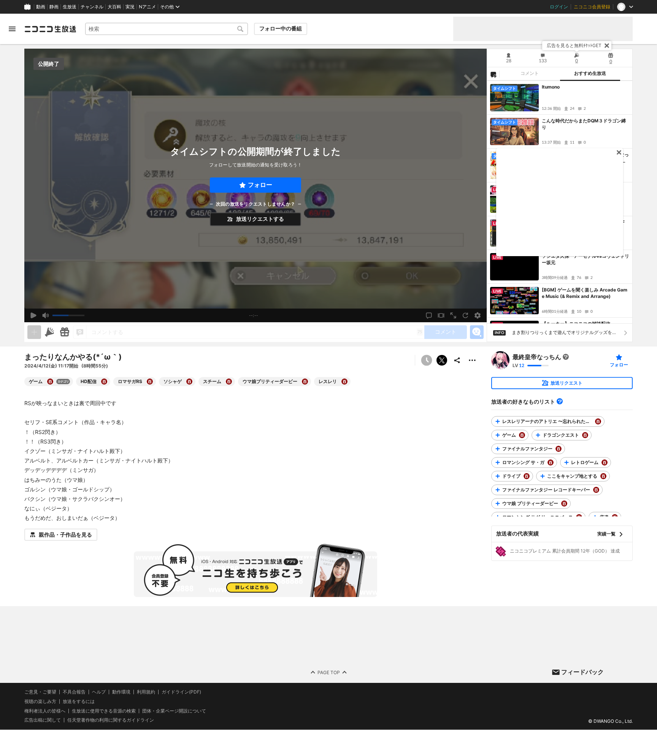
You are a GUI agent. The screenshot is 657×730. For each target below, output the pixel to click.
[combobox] (166, 29)
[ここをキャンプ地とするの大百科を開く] (603, 476)
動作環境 (121, 692)
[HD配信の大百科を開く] (104, 381)
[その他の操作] (472, 360)
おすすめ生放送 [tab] (590, 73)
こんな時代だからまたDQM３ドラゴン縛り (584, 124)
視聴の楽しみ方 (40, 701)
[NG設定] (493, 74)
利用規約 (146, 692)
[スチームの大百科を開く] (229, 381)
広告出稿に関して (42, 720)
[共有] (457, 360)
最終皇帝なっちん (537, 357)
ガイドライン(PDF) (181, 692)
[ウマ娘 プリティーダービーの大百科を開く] (564, 503)
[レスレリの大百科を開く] (344, 381)
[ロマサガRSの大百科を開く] (150, 381)
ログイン (559, 7)
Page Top (328, 672)
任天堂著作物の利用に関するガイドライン (110, 720)
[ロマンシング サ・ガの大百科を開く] (551, 462)
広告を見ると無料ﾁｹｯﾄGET (574, 45)
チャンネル (92, 7)
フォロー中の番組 (280, 28)
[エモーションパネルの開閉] (477, 332)
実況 (130, 7)
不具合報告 (74, 692)
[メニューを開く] (12, 28)
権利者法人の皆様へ (44, 711)
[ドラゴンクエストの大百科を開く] (585, 435)
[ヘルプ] (560, 401)
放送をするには (79, 701)
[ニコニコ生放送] (50, 28)
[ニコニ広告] (49, 332)
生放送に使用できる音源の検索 (104, 711)
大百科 (114, 7)
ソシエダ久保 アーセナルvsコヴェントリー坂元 (585, 259)
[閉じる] (606, 45)
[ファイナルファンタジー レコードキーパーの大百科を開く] (596, 490)
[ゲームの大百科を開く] (50, 381)
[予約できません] (426, 360)
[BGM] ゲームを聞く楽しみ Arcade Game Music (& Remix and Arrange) (584, 293)
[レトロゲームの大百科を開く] (604, 462)
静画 (54, 7)
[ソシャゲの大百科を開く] (189, 381)
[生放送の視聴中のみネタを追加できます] (34, 332)
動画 (40, 7)
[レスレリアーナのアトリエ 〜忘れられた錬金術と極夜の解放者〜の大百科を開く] (598, 421)
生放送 (69, 7)
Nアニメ (147, 7)
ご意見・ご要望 (40, 692)
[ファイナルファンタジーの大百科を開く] (558, 449)
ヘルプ (99, 692)
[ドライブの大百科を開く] (527, 476)
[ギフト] (64, 332)
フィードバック (582, 672)
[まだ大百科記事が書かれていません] (566, 357)
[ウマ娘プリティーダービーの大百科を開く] (305, 381)
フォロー (260, 185)
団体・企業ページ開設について (174, 711)
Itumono (551, 87)
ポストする (441, 360)
